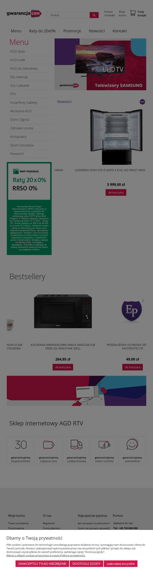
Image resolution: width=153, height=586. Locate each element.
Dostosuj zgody (87, 563)
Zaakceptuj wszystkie (121, 563)
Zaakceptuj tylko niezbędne (42, 563)
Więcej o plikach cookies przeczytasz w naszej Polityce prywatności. (45, 555)
